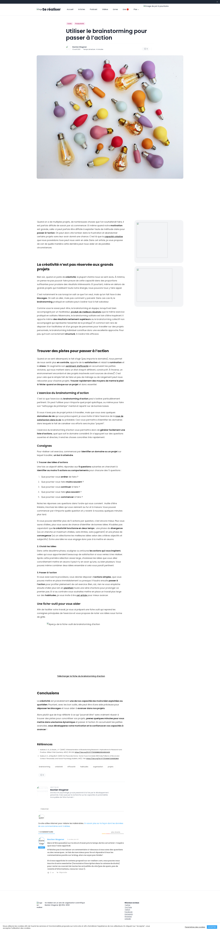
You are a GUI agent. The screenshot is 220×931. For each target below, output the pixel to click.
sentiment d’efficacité (77, 366)
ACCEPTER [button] (212, 927)
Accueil (70, 9)
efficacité (71, 767)
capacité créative (113, 236)
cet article (81, 595)
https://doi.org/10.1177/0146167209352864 (102, 758)
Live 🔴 (126, 9)
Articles (81, 9)
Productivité (79, 24)
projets (110, 767)
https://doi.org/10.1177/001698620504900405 (92, 752)
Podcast (93, 9)
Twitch (127, 909)
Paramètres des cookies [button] (195, 927)
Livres (115, 9)
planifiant (69, 587)
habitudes (84, 767)
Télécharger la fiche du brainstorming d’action (81, 676)
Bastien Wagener (79, 47)
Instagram (129, 914)
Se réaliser (51, 9)
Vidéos (105, 9)
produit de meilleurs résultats (86, 311)
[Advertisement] (110, 199)
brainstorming (44, 767)
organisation (98, 767)
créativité (59, 767)
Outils (69, 24)
